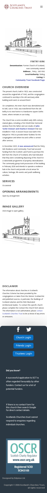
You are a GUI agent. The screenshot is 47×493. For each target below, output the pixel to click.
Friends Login (23, 345)
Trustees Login (23, 353)
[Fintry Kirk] (21, 243)
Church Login (23, 337)
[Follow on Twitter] (29, 329)
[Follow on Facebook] (18, 329)
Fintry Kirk (37, 61)
